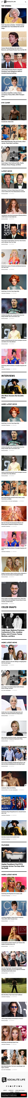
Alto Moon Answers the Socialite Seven (10, 837)
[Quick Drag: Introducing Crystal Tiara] (14, 1033)
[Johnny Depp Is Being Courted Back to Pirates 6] (14, 1009)
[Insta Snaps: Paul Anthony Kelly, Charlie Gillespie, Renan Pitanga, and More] (14, 154)
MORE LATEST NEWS (9, 404)
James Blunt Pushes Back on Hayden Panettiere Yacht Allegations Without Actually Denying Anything (11, 71)
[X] (8, 1086)
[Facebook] (6, 1086)
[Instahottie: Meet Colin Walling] (14, 778)
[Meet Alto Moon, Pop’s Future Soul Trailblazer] (14, 985)
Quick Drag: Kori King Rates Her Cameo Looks (11, 893)
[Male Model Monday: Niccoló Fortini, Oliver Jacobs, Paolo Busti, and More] (14, 132)
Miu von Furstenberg (13, 501)
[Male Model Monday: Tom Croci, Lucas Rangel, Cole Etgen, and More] (14, 1057)
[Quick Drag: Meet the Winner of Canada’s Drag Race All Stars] (14, 356)
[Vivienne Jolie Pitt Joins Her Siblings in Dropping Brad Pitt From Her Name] (14, 652)
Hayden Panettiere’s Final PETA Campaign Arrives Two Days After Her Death (12, 866)
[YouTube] (10, 1086)
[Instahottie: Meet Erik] (14, 112)
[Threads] (17, 1086)
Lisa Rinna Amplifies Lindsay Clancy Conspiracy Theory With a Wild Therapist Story (12, 94)
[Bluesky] (19, 1086)
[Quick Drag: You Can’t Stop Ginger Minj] (14, 282)
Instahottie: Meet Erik (7, 121)
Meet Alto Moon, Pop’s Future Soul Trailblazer (11, 994)
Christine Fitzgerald (5, 293)
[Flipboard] (15, 1086)
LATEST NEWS (6, 171)
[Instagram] (13, 1086)
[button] (23, 1095)
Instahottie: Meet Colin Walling (8, 788)
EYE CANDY (5, 103)
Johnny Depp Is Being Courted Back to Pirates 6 (12, 1018)
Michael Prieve (4, 193)
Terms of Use (13, 1095)
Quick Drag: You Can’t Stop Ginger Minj (10, 291)
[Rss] (21, 1086)
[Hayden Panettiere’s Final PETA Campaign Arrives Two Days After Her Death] (14, 855)
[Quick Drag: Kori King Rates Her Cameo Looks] (14, 884)
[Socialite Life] (10, 2)
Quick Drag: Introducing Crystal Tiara (9, 1042)
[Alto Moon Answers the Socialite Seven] (14, 386)
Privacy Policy (5, 1095)
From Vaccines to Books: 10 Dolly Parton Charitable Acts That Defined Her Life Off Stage (12, 26)
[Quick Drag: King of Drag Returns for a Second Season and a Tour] (14, 802)
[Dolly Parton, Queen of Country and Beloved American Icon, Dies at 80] (14, 256)
